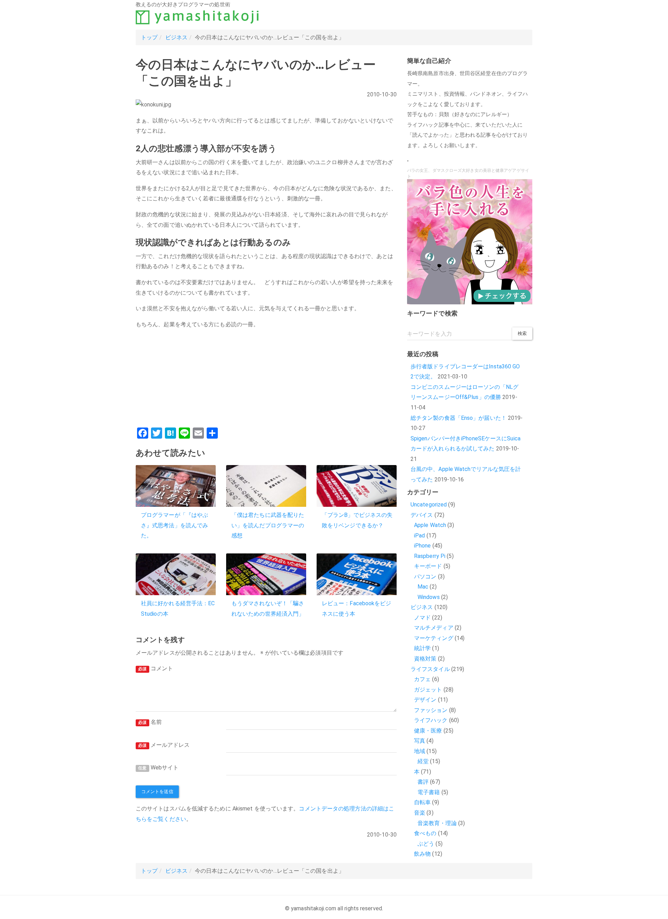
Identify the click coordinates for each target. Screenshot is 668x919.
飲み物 (422, 853)
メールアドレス (164, 745)
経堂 (423, 761)
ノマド (422, 617)
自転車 (422, 802)
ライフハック (431, 720)
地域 (419, 751)
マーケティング (433, 638)
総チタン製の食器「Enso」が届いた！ (459, 418)
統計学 (422, 648)
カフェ (422, 679)
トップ (149, 37)
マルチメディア (433, 627)
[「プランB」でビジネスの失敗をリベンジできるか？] (357, 486)
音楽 (419, 812)
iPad (419, 535)
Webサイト (158, 767)
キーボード (428, 566)
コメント (155, 668)
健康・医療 (428, 730)
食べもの (425, 833)
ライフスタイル (430, 669)
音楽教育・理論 (437, 823)
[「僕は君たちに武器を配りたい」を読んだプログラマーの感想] (266, 486)
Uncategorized (429, 504)
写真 (419, 740)
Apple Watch (430, 525)
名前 (150, 722)
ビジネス (176, 37)
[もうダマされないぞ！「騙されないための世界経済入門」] (266, 574)
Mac (423, 586)
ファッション (431, 710)
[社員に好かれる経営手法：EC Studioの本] (176, 574)
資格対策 (425, 658)
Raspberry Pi (429, 556)
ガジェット (428, 689)
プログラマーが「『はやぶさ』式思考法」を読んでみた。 (174, 525)
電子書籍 (429, 792)
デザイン (425, 699)
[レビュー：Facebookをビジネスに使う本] (357, 574)
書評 (423, 781)
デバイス (422, 515)
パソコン (425, 576)
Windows (429, 597)
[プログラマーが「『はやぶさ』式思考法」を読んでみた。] (176, 486)
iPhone (422, 545)
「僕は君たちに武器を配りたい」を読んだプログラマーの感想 (267, 525)
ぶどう (426, 843)
